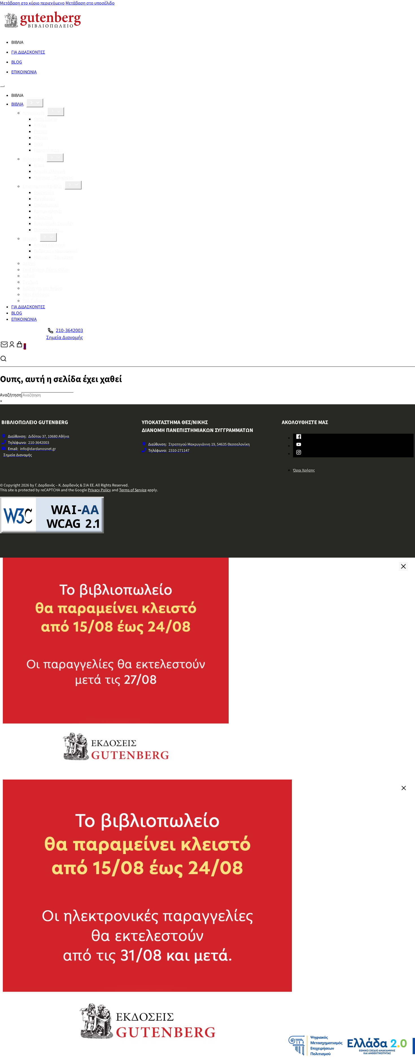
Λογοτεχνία (33, 113)
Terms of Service (133, 490)
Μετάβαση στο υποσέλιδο (90, 3)
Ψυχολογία (44, 199)
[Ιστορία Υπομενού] (48, 237)
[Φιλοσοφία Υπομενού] (55, 157)
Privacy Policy (99, 490)
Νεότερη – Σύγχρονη (53, 177)
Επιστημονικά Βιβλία (42, 186)
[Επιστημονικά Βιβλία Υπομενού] (73, 185)
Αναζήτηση (10, 395)
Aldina (40, 125)
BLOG (16, 62)
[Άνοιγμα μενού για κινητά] (2, 86)
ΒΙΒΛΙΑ (17, 104)
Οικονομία (44, 192)
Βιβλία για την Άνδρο (42, 288)
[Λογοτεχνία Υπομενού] (55, 111)
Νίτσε (39, 165)
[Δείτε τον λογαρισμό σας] (11, 346)
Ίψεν (38, 144)
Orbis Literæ (45, 119)
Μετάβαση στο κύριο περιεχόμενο (32, 3)
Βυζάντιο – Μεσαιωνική (56, 251)
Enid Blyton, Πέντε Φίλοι (45, 270)
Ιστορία (30, 238)
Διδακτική (43, 217)
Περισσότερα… (48, 150)
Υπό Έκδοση (34, 301)
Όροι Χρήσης (304, 470)
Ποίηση (41, 138)
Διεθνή (29, 263)
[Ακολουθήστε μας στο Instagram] (298, 453)
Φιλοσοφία (33, 159)
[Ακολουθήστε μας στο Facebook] (298, 437)
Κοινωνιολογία (48, 211)
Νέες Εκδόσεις (36, 294)
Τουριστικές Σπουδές (54, 224)
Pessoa (40, 131)
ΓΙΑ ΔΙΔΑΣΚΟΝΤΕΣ (28, 52)
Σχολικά (30, 282)
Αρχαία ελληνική (49, 171)
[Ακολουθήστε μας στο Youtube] (298, 445)
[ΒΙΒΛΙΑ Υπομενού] (34, 103)
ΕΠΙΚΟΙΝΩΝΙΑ (24, 72)
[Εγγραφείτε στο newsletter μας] (4, 346)
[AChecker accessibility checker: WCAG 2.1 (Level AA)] (52, 532)
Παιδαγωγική (46, 205)
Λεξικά (29, 276)
